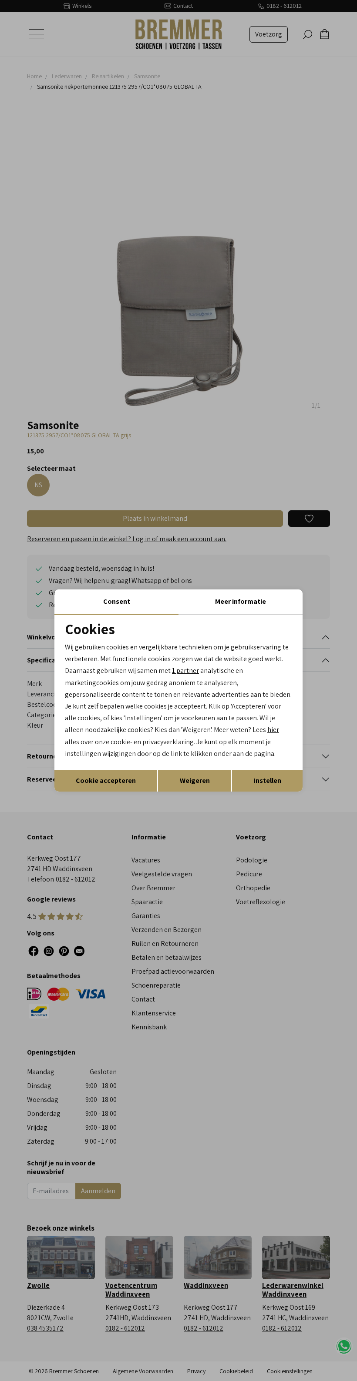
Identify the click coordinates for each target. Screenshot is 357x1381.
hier (273, 729)
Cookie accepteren (106, 780)
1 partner (185, 670)
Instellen (267, 780)
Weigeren (195, 780)
